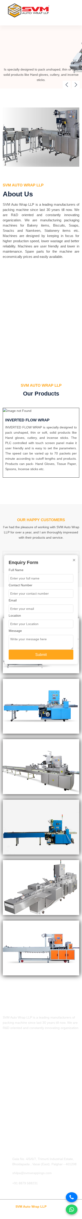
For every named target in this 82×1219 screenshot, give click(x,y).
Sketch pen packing (17, 1112)
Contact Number (20, 585)
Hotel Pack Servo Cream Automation (29, 1120)
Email (13, 600)
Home (7, 1051)
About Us (9, 1058)
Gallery (8, 1073)
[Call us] (71, 1197)
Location (15, 615)
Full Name (16, 570)
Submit (41, 654)
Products (9, 1066)
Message (15, 630)
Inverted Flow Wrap (17, 1105)
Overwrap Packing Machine (22, 1135)
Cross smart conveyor (18, 1127)
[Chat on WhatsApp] (71, 1209)
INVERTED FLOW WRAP (27, 420)
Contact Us (11, 1080)
